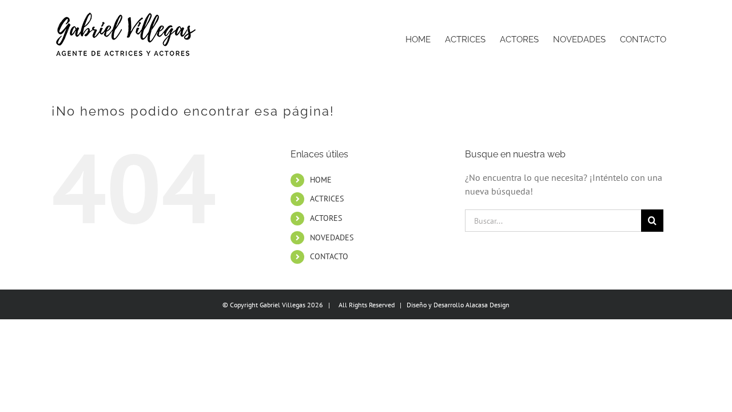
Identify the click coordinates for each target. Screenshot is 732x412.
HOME (321, 180)
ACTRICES (327, 198)
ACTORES (326, 218)
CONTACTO (329, 256)
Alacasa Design (488, 304)
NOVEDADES (331, 237)
